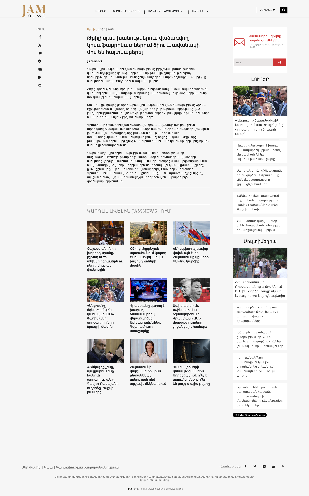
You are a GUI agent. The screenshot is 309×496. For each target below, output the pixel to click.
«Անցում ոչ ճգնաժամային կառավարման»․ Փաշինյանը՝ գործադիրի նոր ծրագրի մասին (101, 316)
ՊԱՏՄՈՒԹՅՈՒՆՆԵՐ (126, 11)
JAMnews (94, 61)
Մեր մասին (31, 467)
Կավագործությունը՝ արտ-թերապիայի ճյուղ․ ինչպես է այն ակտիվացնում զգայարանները (257, 314)
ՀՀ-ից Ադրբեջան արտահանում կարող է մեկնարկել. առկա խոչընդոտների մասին (148, 257)
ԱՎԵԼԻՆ (198, 11)
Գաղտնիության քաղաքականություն (87, 467)
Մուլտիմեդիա (260, 241)
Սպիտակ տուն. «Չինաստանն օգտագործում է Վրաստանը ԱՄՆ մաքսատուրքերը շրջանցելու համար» (190, 316)
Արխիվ (93, 29)
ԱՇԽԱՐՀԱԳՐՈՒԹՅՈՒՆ (165, 11)
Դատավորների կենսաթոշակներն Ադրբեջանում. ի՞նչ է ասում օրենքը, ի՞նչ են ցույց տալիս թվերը (191, 375)
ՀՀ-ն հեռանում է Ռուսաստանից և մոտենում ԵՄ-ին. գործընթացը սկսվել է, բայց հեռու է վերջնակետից (260, 289)
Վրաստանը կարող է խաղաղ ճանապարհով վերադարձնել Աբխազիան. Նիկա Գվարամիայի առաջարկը (147, 318)
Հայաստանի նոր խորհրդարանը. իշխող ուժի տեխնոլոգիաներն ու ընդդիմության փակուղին (104, 259)
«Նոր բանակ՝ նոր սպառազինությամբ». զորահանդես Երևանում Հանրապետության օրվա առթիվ (256, 366)
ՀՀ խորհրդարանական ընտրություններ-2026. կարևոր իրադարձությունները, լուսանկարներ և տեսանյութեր (260, 339)
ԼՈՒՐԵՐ (100, 11)
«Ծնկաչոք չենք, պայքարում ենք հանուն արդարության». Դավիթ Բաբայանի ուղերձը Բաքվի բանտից (103, 379)
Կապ (48, 467)
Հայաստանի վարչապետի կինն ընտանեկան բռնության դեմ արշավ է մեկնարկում (148, 375)
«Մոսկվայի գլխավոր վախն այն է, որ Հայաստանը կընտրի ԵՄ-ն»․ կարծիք (191, 255)
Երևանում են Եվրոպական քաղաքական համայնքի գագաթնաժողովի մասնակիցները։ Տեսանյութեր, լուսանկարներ (260, 396)
